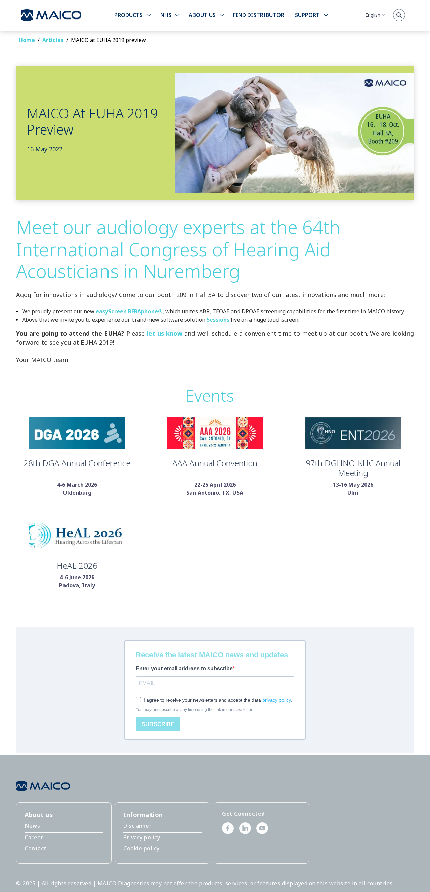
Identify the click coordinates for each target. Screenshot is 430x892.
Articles (52, 40)
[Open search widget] (399, 15)
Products (128, 15)
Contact (35, 848)
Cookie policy (141, 848)
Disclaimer (137, 825)
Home (27, 40)
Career (34, 837)
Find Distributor (258, 15)
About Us (202, 15)
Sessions (218, 319)
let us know (165, 333)
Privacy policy (141, 837)
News (32, 825)
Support (307, 15)
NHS (165, 15)
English (372, 15)
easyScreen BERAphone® (129, 311)
